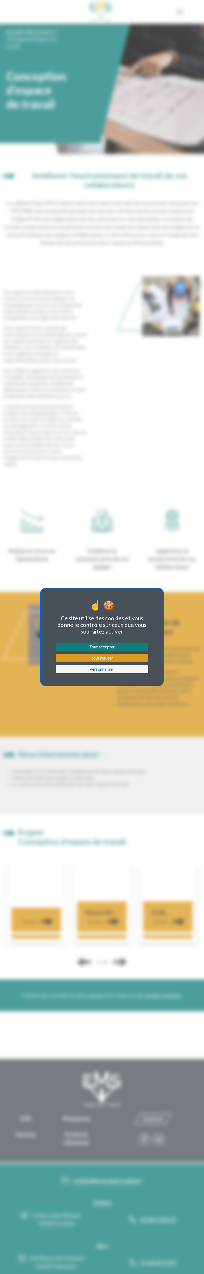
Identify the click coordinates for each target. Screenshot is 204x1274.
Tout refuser (102, 657)
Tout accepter (102, 646)
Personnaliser (102, 668)
